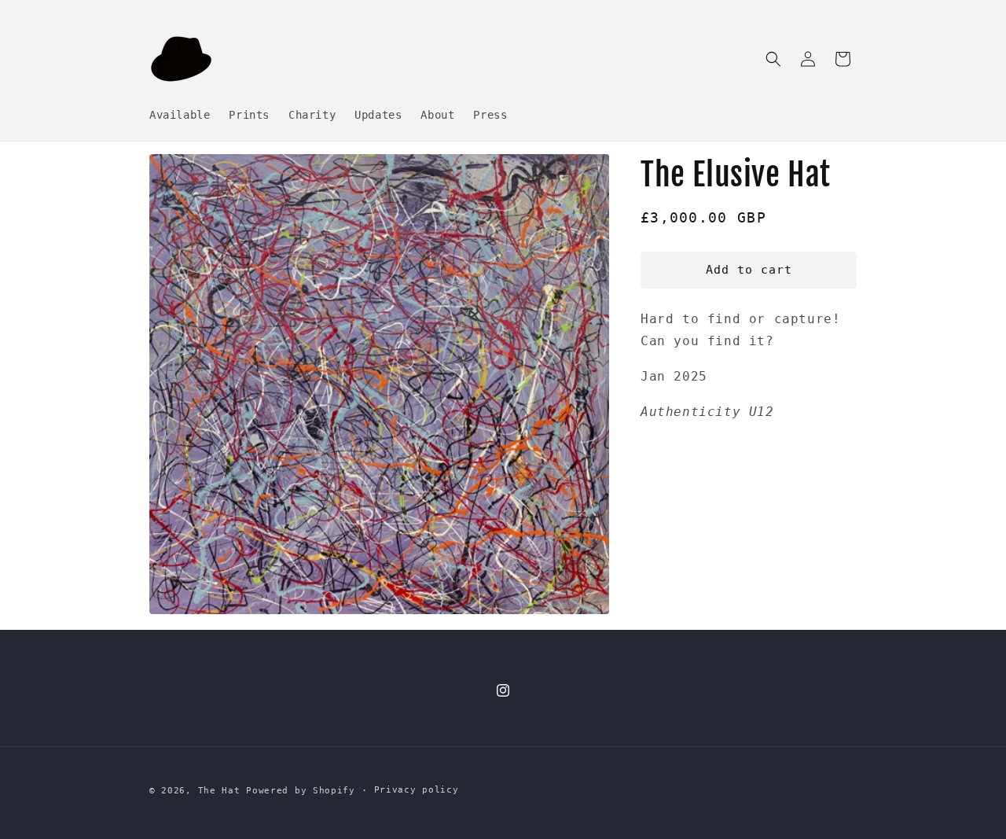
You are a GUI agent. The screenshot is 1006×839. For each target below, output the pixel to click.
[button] (773, 59)
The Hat (219, 791)
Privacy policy (416, 790)
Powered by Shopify (300, 791)
